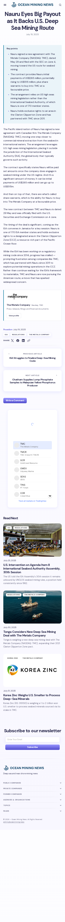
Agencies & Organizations (16, 800)
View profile (14, 315)
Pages (6, 811)
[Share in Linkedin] (23, 340)
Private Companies (12, 788)
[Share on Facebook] (18, 340)
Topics (6, 805)
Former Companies (12, 794)
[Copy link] (28, 340)
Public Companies (12, 783)
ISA (6, 335)
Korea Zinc (12, 658)
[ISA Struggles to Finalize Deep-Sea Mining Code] (32, 357)
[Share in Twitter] (12, 340)
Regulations (18, 335)
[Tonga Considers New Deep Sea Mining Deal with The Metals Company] (32, 607)
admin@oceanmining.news (13, 822)
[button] (5, 5)
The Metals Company (39, 335)
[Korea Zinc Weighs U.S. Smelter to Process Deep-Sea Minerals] (32, 670)
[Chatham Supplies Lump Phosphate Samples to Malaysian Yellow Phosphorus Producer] (32, 380)
